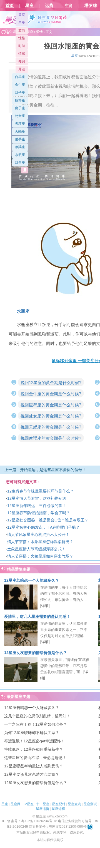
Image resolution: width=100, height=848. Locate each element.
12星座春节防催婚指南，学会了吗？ (38, 513)
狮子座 (20, 108)
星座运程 (58, 809)
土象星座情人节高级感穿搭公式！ (36, 549)
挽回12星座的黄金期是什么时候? (51, 382)
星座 (29, 5)
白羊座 (20, 77)
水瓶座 (20, 155)
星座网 (16, 804)
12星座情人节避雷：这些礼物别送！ (38, 498)
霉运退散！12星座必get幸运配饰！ (34, 741)
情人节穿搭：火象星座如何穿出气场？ (40, 556)
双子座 (20, 93)
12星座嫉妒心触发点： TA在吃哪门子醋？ (43, 527)
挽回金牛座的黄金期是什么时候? (51, 393)
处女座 (20, 116)
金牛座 (20, 85)
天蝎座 (20, 131)
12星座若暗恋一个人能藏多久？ (31, 580)
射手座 (20, 139)
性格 (21, 38)
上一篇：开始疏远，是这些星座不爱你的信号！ (45, 469)
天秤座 (20, 124)
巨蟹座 (20, 100)
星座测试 (90, 804)
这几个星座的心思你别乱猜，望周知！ (37, 716)
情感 (21, 54)
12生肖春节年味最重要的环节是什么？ (40, 491)
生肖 (69, 5)
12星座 (28, 804)
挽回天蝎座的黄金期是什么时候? (51, 427)
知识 (21, 61)
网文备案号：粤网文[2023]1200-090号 (57, 827)
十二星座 (42, 804)
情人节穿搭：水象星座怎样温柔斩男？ (40, 541)
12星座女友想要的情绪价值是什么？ (35, 652)
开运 (21, 69)
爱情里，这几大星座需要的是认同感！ (37, 616)
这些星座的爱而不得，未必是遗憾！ (35, 757)
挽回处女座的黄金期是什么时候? (51, 416)
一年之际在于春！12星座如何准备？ (35, 724)
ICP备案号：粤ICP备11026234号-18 (29, 821)
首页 (10, 5)
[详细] (45, 606)
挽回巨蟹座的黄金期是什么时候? (51, 404)
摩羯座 (20, 147)
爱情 (21, 30)
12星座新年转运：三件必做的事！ (36, 505)
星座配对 (58, 804)
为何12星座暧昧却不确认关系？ (31, 732)
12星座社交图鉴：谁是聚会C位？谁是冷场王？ (47, 520)
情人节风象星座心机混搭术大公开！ (38, 534)
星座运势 (42, 809)
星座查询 (74, 804)
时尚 (21, 46)
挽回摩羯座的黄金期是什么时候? (51, 438)
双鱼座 (20, 163)
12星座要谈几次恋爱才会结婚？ (31, 774)
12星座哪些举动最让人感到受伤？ (33, 766)
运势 (49, 5)
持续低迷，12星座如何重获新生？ (33, 749)
